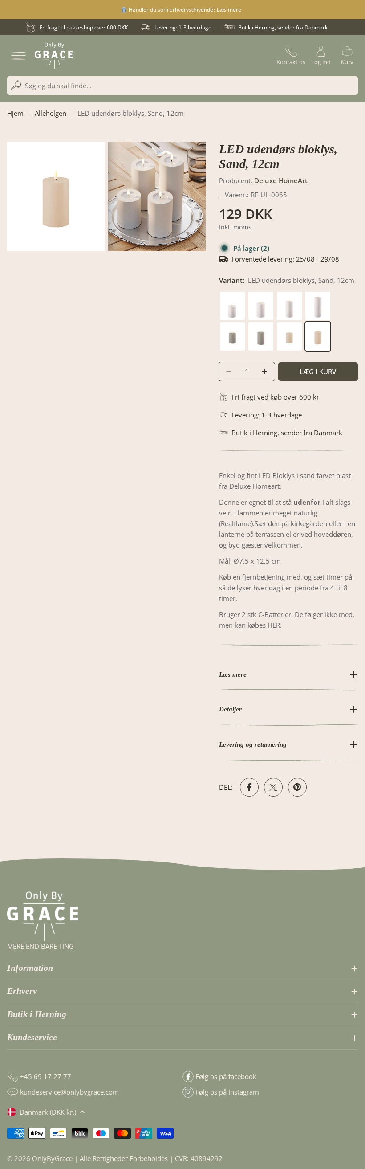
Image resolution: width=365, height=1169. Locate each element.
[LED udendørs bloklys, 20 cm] (317, 296)
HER (274, 625)
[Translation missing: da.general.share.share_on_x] (273, 787)
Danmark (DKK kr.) (48, 1112)
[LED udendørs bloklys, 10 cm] (233, 296)
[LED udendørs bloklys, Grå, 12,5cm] (261, 326)
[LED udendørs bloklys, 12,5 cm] (261, 296)
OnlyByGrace (52, 1158)
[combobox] (182, 85)
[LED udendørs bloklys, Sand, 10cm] (290, 326)
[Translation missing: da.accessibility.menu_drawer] (18, 56)
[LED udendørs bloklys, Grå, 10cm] (233, 326)
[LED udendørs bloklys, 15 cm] (290, 296)
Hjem (15, 113)
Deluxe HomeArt (281, 180)
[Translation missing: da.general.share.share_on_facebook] (249, 787)
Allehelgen (50, 113)
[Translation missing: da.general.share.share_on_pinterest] (297, 787)
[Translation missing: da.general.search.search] (16, 85)
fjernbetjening (263, 576)
